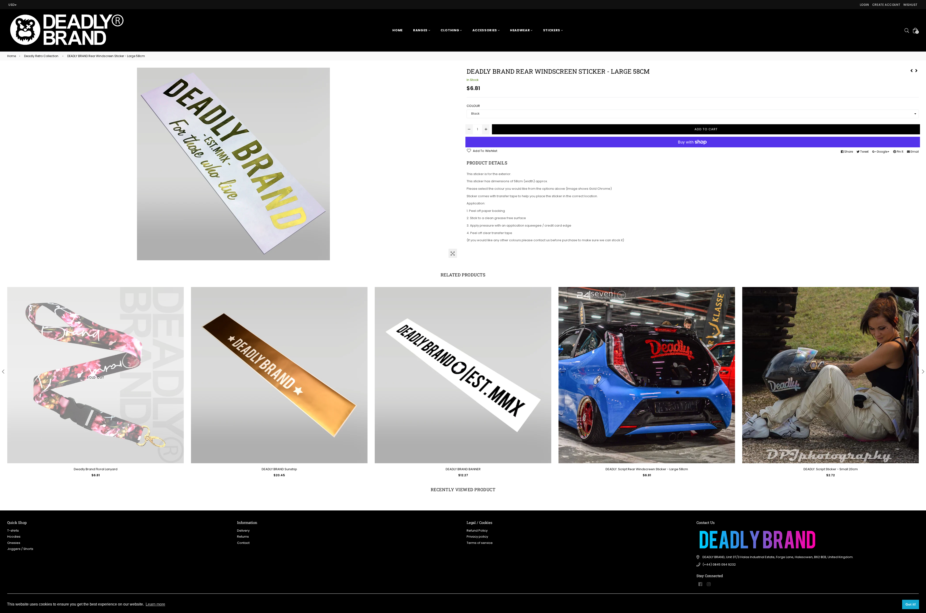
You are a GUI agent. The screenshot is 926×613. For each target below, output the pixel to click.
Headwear (520, 30)
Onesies (13, 543)
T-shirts (13, 530)
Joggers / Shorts (20, 549)
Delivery (243, 530)
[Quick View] (362, 298)
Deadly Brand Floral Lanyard (95, 469)
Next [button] (923, 371)
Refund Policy (477, 530)
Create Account (886, 5)
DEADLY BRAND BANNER (463, 469)
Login (864, 5)
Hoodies (13, 536)
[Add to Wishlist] (362, 308)
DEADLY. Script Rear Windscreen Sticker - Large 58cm (647, 469)
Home (397, 30)
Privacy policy (477, 536)
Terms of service (480, 543)
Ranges (421, 30)
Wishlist (910, 5)
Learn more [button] (155, 604)
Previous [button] (3, 371)
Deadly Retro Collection (41, 56)
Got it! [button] (911, 604)
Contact (243, 543)
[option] (92, 386)
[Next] (916, 70)
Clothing (450, 30)
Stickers (552, 30)
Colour (473, 106)
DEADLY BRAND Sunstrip (279, 469)
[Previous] (911, 70)
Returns (243, 536)
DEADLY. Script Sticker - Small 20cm (830, 469)
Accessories (485, 30)
